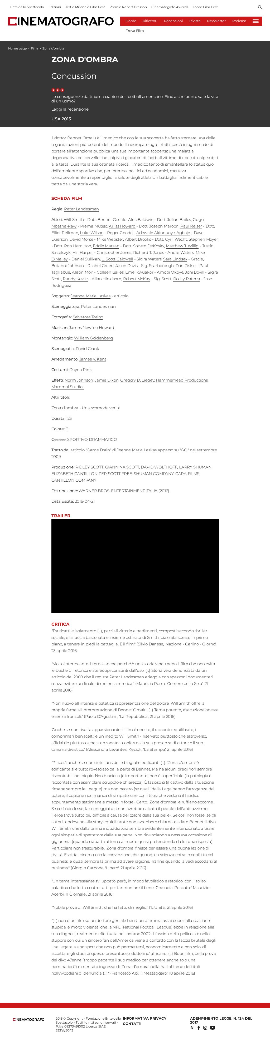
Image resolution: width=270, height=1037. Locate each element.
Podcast (239, 21)
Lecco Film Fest (205, 7)
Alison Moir (82, 272)
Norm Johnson (79, 380)
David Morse (81, 239)
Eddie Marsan (106, 245)
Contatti (132, 1023)
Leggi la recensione (70, 109)
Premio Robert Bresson (128, 7)
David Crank (87, 348)
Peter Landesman (81, 208)
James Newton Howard (91, 327)
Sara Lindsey (175, 258)
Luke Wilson (91, 232)
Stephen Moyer (203, 239)
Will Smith (74, 219)
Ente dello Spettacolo (27, 7)
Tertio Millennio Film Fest (85, 7)
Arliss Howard (122, 226)
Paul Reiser (191, 226)
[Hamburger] (256, 21)
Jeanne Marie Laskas (90, 295)
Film (34, 48)
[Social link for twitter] (192, 1028)
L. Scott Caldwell (117, 258)
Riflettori (150, 21)
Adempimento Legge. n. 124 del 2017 (221, 1020)
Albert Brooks (138, 239)
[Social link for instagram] (205, 1028)
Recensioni (173, 21)
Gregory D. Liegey (137, 380)
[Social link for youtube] (212, 1028)
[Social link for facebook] (199, 1028)
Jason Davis (126, 265)
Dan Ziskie (186, 265)
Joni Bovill (194, 272)
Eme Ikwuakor (139, 272)
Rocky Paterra (186, 278)
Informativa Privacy (144, 1018)
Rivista (195, 21)
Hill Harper (83, 252)
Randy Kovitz (75, 278)
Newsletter (216, 21)
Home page (17, 48)
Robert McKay (136, 278)
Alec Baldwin (140, 219)
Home (131, 21)
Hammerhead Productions (182, 380)
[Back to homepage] (29, 1020)
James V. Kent (92, 359)
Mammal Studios (67, 386)
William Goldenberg (93, 337)
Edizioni (55, 7)
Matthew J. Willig (182, 245)
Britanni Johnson (67, 265)
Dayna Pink (80, 369)
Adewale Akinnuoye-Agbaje (163, 232)
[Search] (260, 7)
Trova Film (135, 30)
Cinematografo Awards (169, 7)
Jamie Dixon (106, 380)
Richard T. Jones (148, 252)
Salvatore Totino (88, 316)
